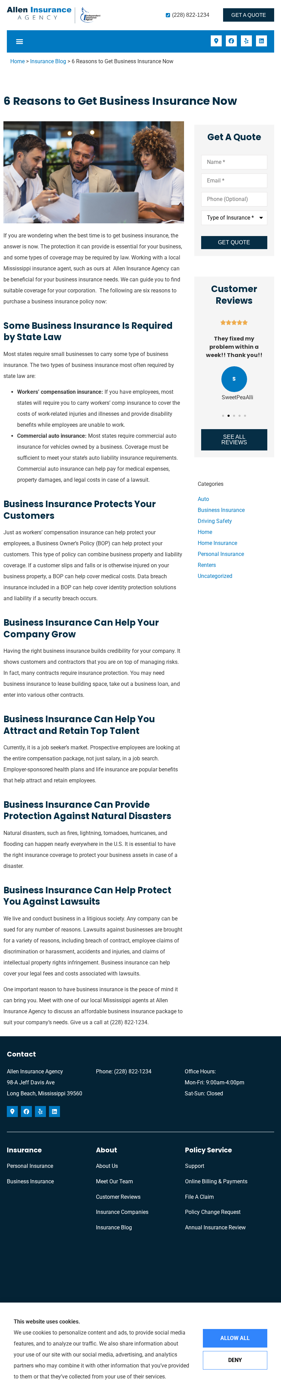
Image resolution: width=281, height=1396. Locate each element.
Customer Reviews (118, 1197)
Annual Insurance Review (215, 1227)
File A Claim (199, 1197)
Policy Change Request (213, 1212)
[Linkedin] (261, 40)
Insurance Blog (48, 61)
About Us (107, 1166)
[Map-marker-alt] (216, 40)
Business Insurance (30, 1181)
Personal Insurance (30, 1166)
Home (17, 61)
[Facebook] (231, 40)
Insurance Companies (122, 1212)
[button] (19, 41)
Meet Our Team (114, 1181)
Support (194, 1166)
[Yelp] (246, 40)
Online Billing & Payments (216, 1181)
